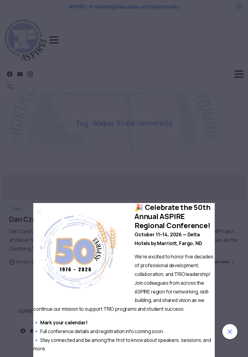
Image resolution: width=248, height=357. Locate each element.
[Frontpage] (229, 331)
